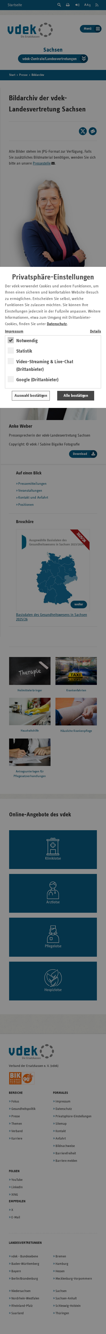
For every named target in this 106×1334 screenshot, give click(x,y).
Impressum (14, 331)
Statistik (24, 351)
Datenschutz (57, 324)
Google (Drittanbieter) (37, 379)
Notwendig (27, 340)
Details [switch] (95, 331)
